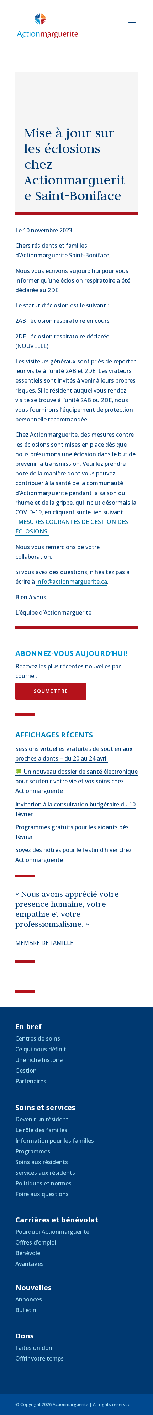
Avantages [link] (29, 1264)
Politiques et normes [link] (43, 1183)
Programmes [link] (32, 1151)
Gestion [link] (26, 1070)
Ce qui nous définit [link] (40, 1049)
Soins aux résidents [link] (41, 1162)
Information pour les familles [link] (54, 1141)
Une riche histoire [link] (39, 1060)
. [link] (48, 531)
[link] (47, 25)
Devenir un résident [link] (41, 1119)
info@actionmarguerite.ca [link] (71, 581)
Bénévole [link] (27, 1253)
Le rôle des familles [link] (41, 1130)
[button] (132, 30)
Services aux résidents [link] (45, 1173)
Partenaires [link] (30, 1081)
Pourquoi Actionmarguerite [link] (52, 1232)
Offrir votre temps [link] (39, 1358)
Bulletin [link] (25, 1310)
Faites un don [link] (33, 1348)
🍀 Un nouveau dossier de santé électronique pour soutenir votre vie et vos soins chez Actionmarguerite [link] (76, 781)
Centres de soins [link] (37, 1038)
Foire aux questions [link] (42, 1194)
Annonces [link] (28, 1299)
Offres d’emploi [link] (35, 1242)
